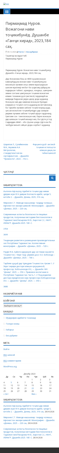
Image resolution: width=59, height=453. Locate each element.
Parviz (21, 52)
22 (33, 388)
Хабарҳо (10, 329)
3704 (5, 228)
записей (9, 355)
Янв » (34, 394)
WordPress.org (10, 366)
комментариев (12, 360)
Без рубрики (32, 52)
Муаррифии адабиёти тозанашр (21, 318)
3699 (5, 234)
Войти (6, 349)
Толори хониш (12, 323)
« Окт (6, 394)
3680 (5, 286)
